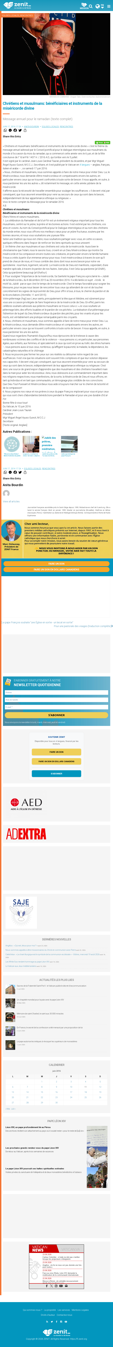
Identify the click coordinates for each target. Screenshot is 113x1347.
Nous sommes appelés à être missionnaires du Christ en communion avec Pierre (41, 950)
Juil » (13, 1109)
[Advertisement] (56, 599)
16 (56, 1092)
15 (42, 1092)
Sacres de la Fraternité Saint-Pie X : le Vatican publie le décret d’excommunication (51, 986)
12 (100, 1087)
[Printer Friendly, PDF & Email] (102, 142)
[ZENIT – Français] (31, 5)
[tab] (43, 1249)
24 (71, 1097)
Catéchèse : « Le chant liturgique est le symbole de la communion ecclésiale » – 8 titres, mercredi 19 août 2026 (53, 954)
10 (71, 1087)
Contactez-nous (64, 1315)
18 (85, 1092)
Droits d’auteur (48, 1315)
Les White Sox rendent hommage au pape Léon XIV (27, 962)
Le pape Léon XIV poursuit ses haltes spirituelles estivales (35, 1168)
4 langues (85, 164)
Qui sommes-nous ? (32, 1310)
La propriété (50, 1310)
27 (13, 1103)
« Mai (8, 1109)
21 (27, 1097)
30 (56, 1103)
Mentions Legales (80, 1310)
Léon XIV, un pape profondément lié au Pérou (28, 1127)
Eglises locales (10, 15)
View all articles (11, 501)
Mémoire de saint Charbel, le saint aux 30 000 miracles (40, 1014)
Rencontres (26, 15)
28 (27, 1103)
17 (71, 1092)
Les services (64, 1310)
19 (100, 1092)
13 (13, 1092)
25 (85, 1097)
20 (13, 1097)
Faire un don (56, 563)
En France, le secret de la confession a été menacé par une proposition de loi (50, 1027)
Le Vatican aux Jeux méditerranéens (21, 966)
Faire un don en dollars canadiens (56, 569)
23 (56, 1097)
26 (100, 1097)
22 (42, 1097)
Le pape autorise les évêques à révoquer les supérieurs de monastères (47, 1041)
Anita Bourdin (31, 126)
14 (27, 1092)
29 (42, 1103)
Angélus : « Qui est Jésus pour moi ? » (21, 946)
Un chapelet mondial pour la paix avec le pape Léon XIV (40, 1000)
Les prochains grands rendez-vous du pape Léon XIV (32, 1148)
